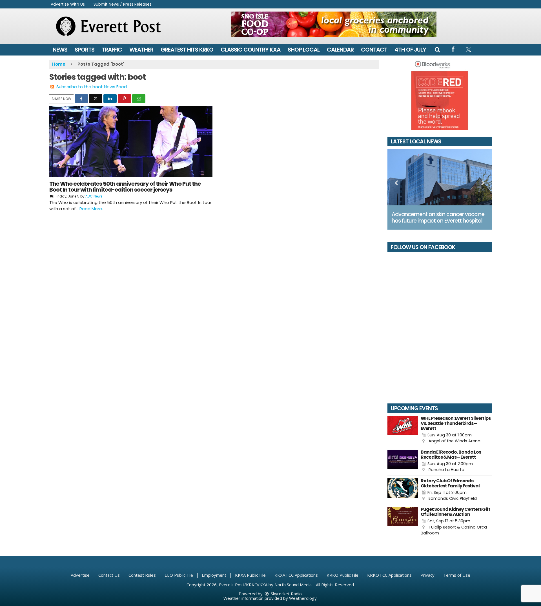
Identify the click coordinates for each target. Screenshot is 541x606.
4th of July (410, 50)
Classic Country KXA (250, 50)
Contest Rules (142, 575)
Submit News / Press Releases (123, 4)
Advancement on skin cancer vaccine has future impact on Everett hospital (438, 217)
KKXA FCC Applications (296, 575)
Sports (84, 50)
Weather (141, 50)
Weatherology (303, 598)
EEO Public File (179, 575)
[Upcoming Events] (402, 430)
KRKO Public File (342, 575)
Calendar (340, 50)
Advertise (80, 575)
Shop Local (304, 50)
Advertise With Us (68, 4)
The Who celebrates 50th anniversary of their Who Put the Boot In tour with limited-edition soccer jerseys (125, 187)
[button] (437, 50)
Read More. (91, 209)
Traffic (112, 50)
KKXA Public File (250, 575)
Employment (214, 575)
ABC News (94, 196)
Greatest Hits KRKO (187, 50)
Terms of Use (456, 575)
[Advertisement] (333, 24)
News (60, 50)
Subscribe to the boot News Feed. (92, 87)
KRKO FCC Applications (389, 575)
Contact (374, 50)
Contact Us (109, 575)
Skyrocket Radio (286, 593)
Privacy (427, 575)
